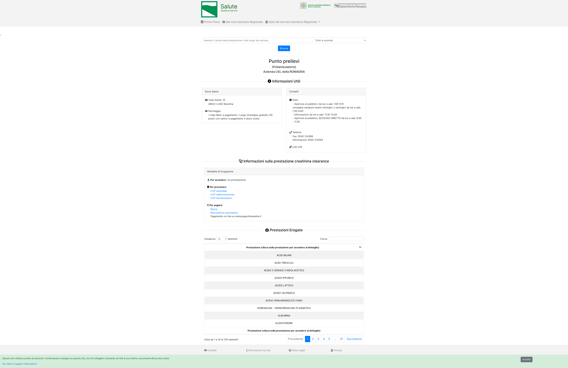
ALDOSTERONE (284, 323)
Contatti (212, 350)
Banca (213, 209)
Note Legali (298, 350)
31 (341, 339)
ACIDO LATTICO (284, 285)
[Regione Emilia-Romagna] (350, 5)
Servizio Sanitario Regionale (244, 22)
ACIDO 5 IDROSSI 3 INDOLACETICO (284, 270)
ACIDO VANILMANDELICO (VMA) (284, 300)
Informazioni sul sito (259, 350)
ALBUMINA (284, 315)
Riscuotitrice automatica (224, 212)
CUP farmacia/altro (221, 198)
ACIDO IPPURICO (284, 277)
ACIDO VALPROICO (284, 292)
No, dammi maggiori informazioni (20, 363)
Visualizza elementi (220, 238)
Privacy (337, 350)
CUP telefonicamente (222, 194)
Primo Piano (211, 22)
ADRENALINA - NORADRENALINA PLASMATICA (284, 308)
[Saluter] (315, 5)
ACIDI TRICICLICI (284, 262)
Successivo (354, 339)
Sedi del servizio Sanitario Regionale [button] (293, 22)
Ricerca (284, 48)
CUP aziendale (218, 190)
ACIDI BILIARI (284, 255)
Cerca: (323, 238)
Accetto (527, 359)
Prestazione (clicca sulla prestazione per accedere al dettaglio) (282, 247)
